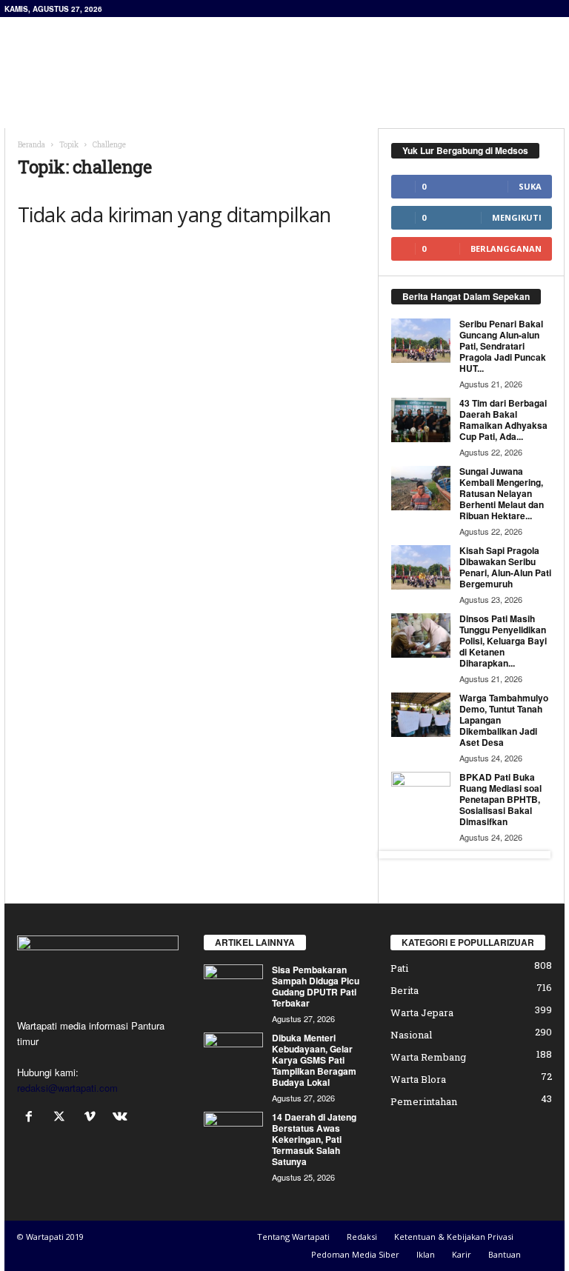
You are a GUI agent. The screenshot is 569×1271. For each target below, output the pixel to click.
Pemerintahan (423, 1101)
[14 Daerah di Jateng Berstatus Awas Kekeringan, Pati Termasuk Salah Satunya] (233, 1134)
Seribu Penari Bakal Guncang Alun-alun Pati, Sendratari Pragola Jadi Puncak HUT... (502, 346)
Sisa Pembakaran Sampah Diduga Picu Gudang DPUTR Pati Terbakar (315, 986)
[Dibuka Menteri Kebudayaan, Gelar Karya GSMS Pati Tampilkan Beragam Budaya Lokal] (233, 1055)
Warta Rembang (428, 1057)
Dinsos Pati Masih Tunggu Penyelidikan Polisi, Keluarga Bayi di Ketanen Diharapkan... (503, 641)
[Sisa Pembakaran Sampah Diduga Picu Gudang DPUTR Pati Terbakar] (233, 986)
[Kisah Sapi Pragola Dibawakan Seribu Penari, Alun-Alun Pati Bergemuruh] (420, 567)
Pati (399, 968)
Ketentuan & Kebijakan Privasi (453, 1236)
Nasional (411, 1034)
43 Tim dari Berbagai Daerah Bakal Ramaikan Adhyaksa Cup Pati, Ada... (503, 419)
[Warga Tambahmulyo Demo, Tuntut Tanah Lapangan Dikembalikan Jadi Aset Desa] (420, 715)
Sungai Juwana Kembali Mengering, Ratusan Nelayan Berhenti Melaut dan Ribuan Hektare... (501, 493)
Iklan (425, 1254)
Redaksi (362, 1236)
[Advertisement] (376, 56)
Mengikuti (517, 217)
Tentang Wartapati (293, 1236)
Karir (461, 1254)
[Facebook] (32, 1117)
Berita (404, 990)
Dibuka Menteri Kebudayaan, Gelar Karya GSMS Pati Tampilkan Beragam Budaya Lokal (314, 1060)
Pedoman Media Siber (355, 1254)
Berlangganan (506, 248)
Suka (530, 186)
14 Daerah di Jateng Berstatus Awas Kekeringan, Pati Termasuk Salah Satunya (314, 1139)
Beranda (31, 145)
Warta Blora (418, 1079)
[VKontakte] (122, 1117)
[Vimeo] (93, 1117)
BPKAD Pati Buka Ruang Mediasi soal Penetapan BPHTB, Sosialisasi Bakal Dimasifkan (500, 799)
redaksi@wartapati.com (67, 1088)
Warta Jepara (421, 1012)
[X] (62, 1117)
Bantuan (504, 1254)
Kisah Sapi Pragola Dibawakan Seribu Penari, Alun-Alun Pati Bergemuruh (505, 567)
